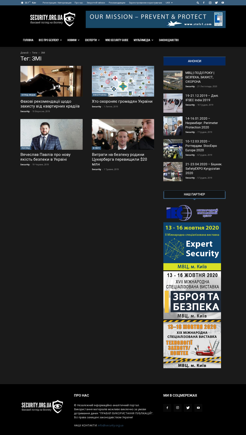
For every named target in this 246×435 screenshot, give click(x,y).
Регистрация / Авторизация (57, 2)
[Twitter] (216, 2)
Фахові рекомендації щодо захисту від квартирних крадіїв (50, 103)
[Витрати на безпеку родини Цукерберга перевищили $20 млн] (123, 134)
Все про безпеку (49, 40)
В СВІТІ (96, 148)
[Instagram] (210, 2)
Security (25, 111)
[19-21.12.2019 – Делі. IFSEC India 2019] (173, 103)
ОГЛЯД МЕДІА (28, 94)
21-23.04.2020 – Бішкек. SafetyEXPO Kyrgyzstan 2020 (203, 168)
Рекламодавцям (117, 2)
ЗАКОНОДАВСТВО (169, 40)
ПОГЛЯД (26, 148)
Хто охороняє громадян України (122, 101)
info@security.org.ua (110, 425)
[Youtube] (223, 2)
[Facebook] (204, 2)
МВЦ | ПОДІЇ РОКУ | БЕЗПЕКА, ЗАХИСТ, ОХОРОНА (199, 77)
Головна (28, 40)
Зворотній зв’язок (96, 2)
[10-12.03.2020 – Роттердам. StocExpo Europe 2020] (173, 148)
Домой (24, 52)
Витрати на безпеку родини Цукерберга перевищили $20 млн (119, 159)
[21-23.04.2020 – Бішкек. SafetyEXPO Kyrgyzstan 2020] (173, 171)
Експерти (91, 40)
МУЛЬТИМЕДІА (142, 40)
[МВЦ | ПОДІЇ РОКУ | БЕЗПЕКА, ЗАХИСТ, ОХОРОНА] (173, 80)
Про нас (79, 2)
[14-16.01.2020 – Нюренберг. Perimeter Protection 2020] (173, 126)
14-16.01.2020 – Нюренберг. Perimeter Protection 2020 (201, 123)
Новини (71, 40)
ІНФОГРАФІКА (100, 94)
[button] (198, 2)
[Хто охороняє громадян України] (123, 81)
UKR (168, 2)
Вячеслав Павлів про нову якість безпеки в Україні (45, 157)
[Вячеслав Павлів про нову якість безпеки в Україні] (51, 134)
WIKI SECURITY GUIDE (116, 40)
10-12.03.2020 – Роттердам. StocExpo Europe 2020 (201, 145)
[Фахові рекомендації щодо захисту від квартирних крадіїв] (51, 81)
